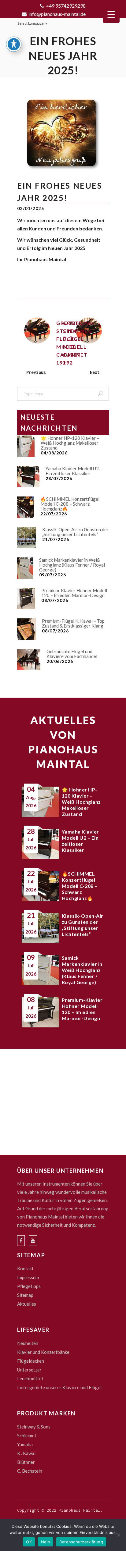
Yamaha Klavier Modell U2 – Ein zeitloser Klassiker (74, 471)
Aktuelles (26, 1304)
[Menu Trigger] (111, 14)
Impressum (28, 1277)
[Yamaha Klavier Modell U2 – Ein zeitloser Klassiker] (28, 476)
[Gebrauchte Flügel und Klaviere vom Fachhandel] (28, 659)
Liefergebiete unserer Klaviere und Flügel (59, 1387)
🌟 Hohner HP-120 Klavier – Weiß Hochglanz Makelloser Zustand (70, 442)
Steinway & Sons (33, 1426)
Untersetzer (29, 1369)
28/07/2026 (59, 478)
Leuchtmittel (30, 1378)
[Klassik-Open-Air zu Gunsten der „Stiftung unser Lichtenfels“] (26, 537)
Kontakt (25, 1268)
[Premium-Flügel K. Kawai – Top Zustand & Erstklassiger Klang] (26, 629)
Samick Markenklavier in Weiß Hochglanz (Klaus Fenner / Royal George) (72, 564)
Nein (45, 1541)
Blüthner (26, 1462)
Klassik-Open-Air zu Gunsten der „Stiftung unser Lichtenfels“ (75, 532)
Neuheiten (27, 1343)
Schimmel (26, 1435)
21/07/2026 (55, 539)
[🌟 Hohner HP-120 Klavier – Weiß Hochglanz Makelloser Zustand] (26, 446)
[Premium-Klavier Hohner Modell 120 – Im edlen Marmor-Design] (26, 598)
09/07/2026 (52, 574)
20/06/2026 (59, 661)
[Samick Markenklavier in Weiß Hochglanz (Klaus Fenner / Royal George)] (25, 568)
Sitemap (25, 1295)
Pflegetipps (29, 1286)
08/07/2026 (54, 600)
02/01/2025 (30, 208)
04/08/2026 (54, 452)
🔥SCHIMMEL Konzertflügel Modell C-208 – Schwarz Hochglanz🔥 (69, 503)
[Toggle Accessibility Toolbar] (13, 44)
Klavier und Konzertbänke (43, 1352)
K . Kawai (26, 1453)
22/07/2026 (53, 513)
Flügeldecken (30, 1361)
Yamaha (25, 1444)
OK (29, 1541)
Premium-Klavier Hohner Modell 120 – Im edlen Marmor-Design (74, 593)
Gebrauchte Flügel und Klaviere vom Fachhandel (71, 654)
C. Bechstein (29, 1471)
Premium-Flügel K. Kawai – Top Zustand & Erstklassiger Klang (73, 623)
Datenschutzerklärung (81, 1541)
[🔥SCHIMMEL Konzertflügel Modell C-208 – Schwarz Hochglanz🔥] (25, 507)
